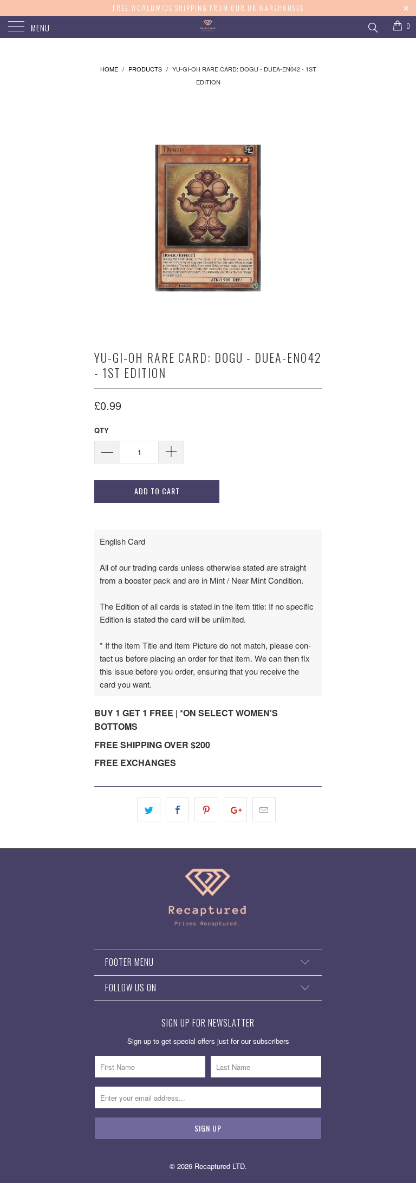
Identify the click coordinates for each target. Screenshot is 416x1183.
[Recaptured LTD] (208, 27)
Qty (101, 430)
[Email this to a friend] (264, 809)
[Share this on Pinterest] (206, 809)
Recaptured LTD (219, 1166)
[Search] (372, 25)
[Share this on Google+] (235, 809)
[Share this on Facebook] (177, 809)
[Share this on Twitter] (148, 809)
